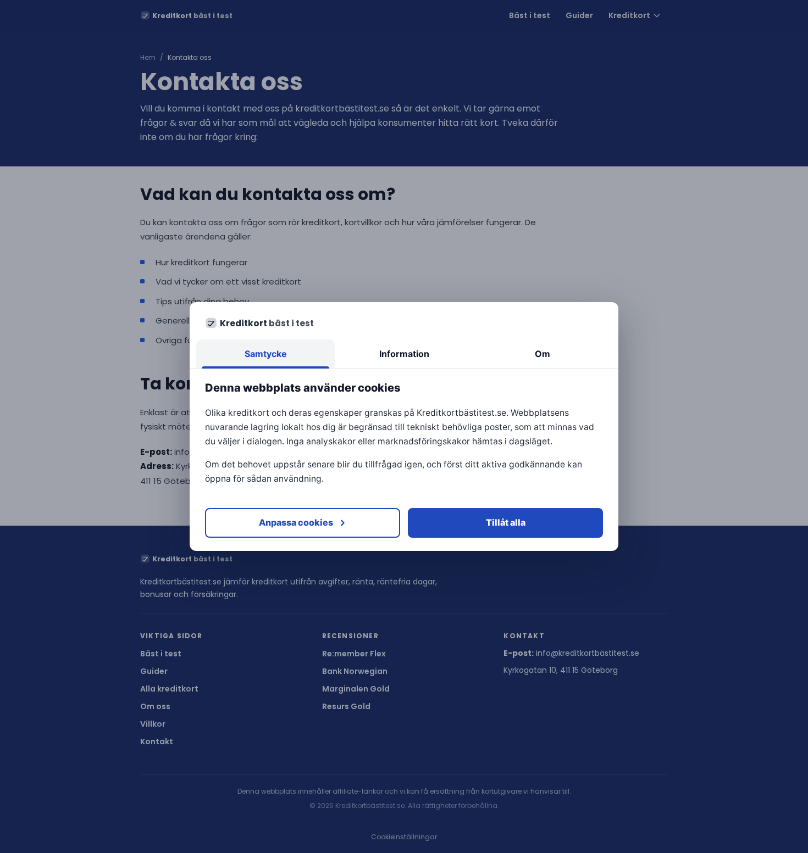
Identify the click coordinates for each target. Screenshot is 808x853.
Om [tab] (542, 353)
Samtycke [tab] (266, 353)
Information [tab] (404, 353)
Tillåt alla (505, 522)
